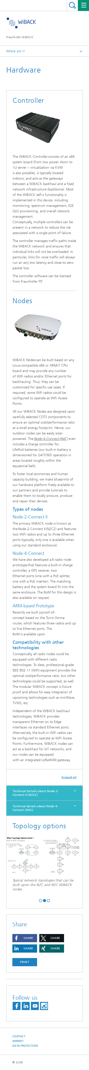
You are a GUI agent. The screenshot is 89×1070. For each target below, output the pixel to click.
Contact (18, 1036)
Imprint (17, 1041)
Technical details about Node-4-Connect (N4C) (35, 808)
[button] (41, 900)
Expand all (69, 777)
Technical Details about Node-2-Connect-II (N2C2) (36, 793)
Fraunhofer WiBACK (19, 37)
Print (24, 962)
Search (72, 5)
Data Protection (25, 1045)
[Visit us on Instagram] (44, 1006)
